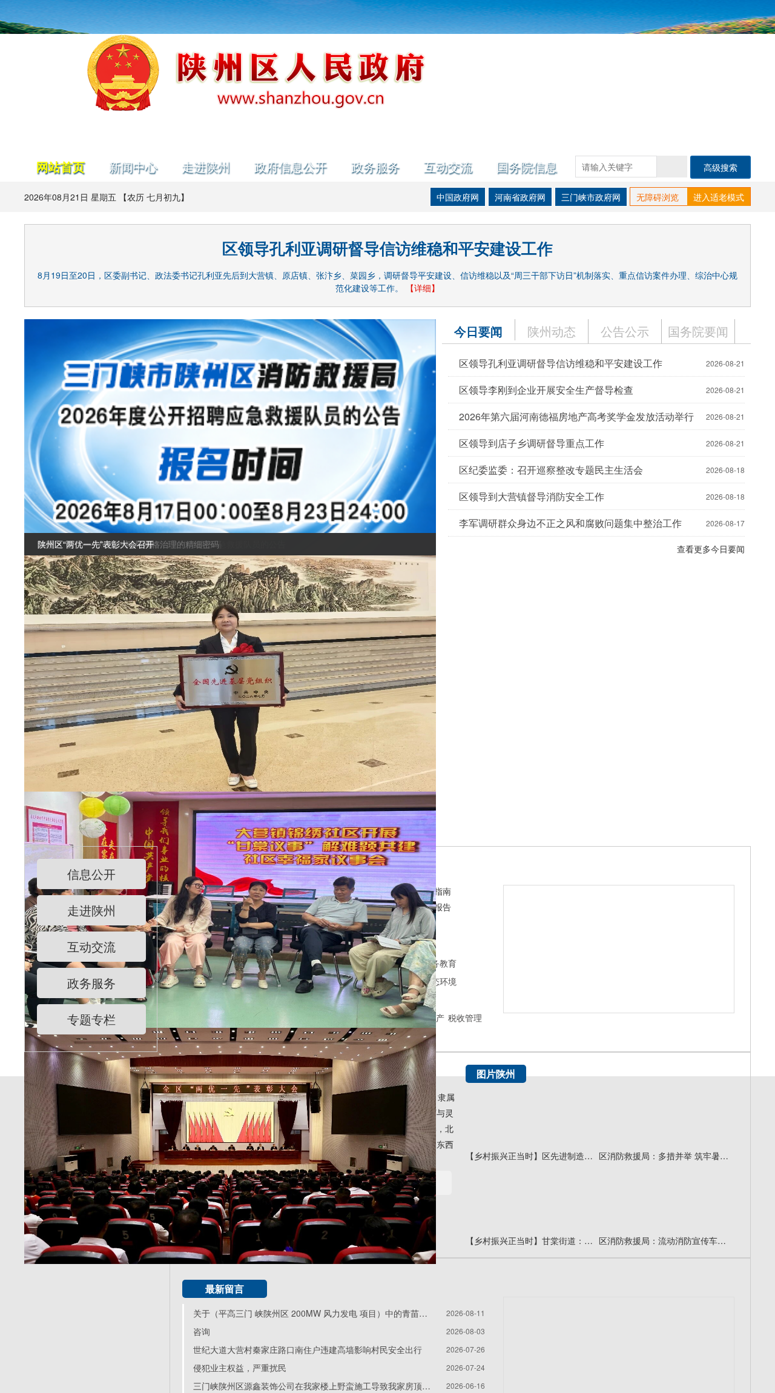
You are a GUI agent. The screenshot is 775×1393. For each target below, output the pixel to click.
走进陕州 (206, 166)
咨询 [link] (201, 1331)
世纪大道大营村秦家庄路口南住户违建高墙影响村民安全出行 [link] (307, 1349)
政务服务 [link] (375, 166)
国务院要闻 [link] (698, 331)
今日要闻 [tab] (478, 331)
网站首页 (60, 166)
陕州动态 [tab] (551, 331)
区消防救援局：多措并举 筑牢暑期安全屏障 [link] (665, 1156)
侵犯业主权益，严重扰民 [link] (239, 1368)
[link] (230, 436)
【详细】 (423, 288)
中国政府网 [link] (458, 197)
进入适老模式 (718, 197)
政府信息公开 (290, 166)
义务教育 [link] (440, 963)
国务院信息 (526, 166)
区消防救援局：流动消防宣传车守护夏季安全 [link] (665, 1240)
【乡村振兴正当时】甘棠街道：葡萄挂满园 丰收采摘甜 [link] (532, 1240)
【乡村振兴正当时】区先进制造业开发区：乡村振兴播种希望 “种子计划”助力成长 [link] (532, 1156)
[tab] (698, 331)
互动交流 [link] (91, 946)
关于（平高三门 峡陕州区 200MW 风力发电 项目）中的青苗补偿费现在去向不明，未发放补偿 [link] (314, 1313)
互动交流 (448, 166)
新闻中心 (133, 166)
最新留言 (224, 1288)
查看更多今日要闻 (711, 549)
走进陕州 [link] (91, 910)
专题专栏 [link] (91, 1019)
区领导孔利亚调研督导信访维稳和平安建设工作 (387, 248)
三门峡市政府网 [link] (591, 197)
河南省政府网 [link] (520, 197)
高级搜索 (720, 167)
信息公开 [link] (91, 873)
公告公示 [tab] (625, 331)
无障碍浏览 (657, 197)
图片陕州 (496, 1073)
